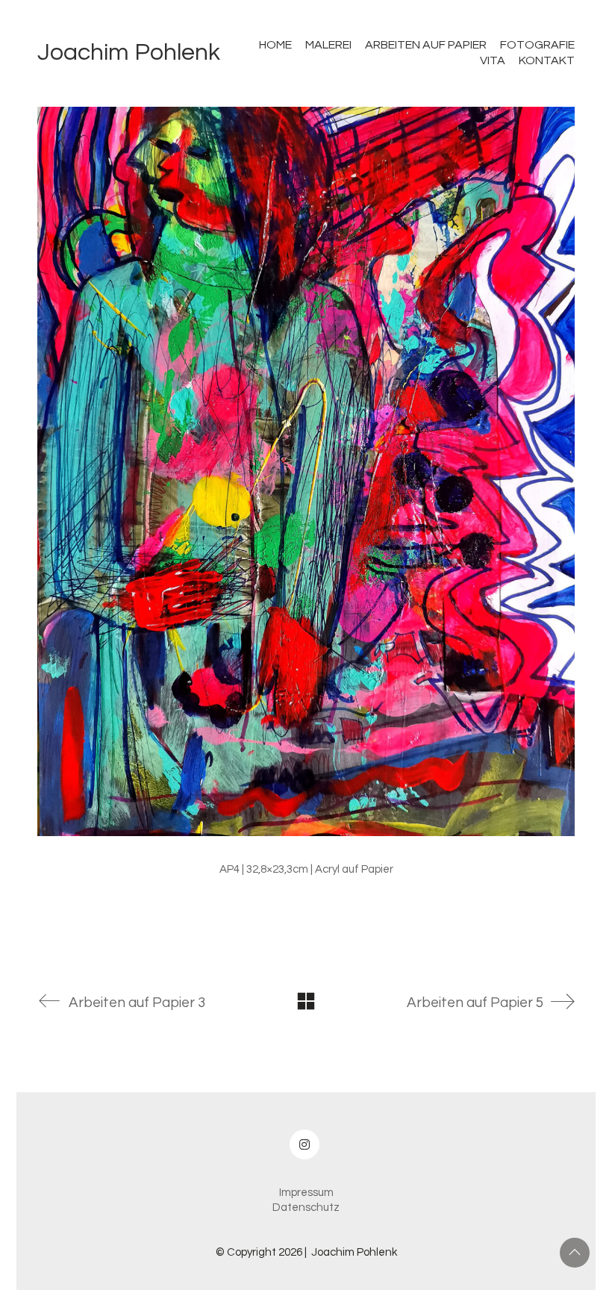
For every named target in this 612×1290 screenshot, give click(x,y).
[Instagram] (304, 1144)
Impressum (306, 1192)
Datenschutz (306, 1207)
